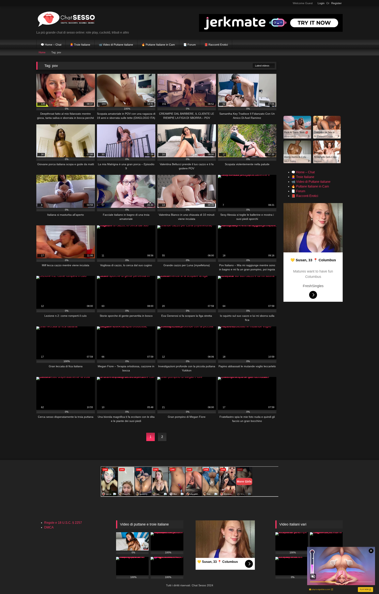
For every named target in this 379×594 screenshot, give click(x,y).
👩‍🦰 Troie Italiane (80, 44)
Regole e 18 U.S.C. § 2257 (63, 522)
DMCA (49, 527)
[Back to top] (367, 582)
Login (321, 3)
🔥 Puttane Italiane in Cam (158, 44)
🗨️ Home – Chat (51, 44)
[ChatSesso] (66, 19)
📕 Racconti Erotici (216, 44)
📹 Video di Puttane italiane (116, 44)
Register (336, 3)
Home (42, 52)
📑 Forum (189, 44)
